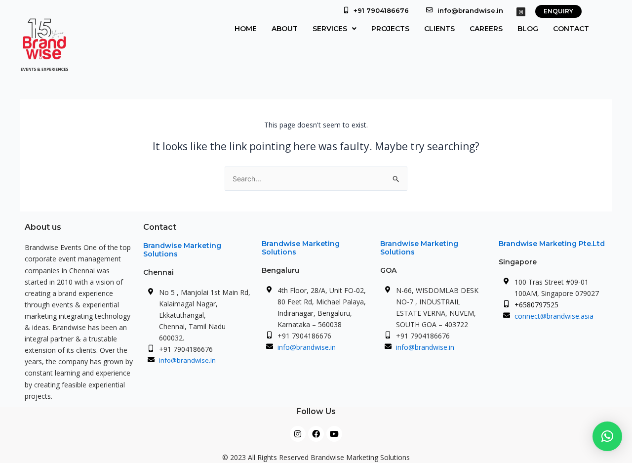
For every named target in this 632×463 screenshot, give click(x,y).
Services (330, 28)
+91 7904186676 (381, 10)
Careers (486, 28)
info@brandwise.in (470, 10)
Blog (527, 28)
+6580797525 (536, 304)
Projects (390, 28)
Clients (439, 28)
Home (246, 28)
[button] (334, 29)
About (285, 28)
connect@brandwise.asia (553, 316)
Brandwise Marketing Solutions (182, 249)
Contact (571, 28)
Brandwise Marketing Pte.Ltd (552, 243)
